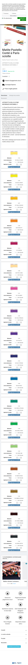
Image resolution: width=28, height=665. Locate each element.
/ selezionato (7, 18)
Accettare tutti (22, 18)
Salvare (23, 20)
